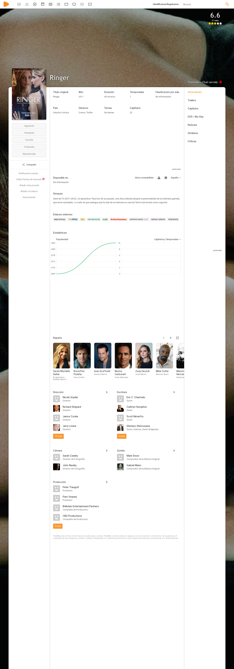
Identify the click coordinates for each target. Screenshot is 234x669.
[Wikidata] (173, 221)
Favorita (29, 140)
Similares (193, 133)
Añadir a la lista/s (29, 191)
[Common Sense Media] (139, 221)
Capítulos (193, 108)
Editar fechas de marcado (30, 179)
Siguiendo (29, 126)
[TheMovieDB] (94, 221)
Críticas (192, 141)
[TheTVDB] (106, 221)
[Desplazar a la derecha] (170, 337)
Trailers (192, 100)
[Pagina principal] (6, 6)
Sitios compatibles (144, 177)
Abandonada (29, 154)
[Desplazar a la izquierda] (163, 337)
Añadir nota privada (29, 185)
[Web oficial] (60, 221)
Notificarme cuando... (29, 173)
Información (195, 92)
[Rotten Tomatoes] (119, 221)
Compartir (31, 164)
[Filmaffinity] (73, 221)
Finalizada (29, 147)
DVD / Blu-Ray (196, 116)
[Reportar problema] (159, 177)
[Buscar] (227, 4)
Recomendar (29, 197)
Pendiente (29, 133)
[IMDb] (83, 221)
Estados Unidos (61, 112)
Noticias (192, 124)
